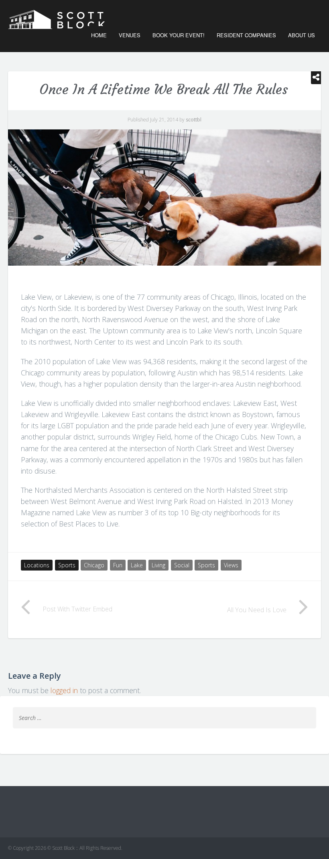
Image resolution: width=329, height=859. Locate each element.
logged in (64, 690)
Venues (129, 35)
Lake (137, 565)
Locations (36, 565)
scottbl (193, 119)
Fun (117, 565)
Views (231, 565)
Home (99, 35)
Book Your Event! (178, 35)
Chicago (94, 565)
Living (158, 565)
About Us (301, 35)
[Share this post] (316, 77)
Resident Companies (246, 35)
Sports (66, 565)
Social (181, 565)
